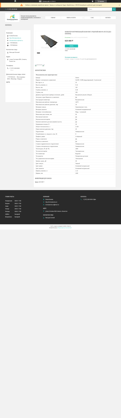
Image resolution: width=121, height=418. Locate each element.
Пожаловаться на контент (65, 227)
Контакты (108, 17)
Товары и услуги (71, 17)
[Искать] (114, 9)
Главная (53, 17)
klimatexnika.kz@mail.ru (16, 40)
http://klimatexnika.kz (15, 38)
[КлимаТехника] (12, 17)
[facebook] (38, 64)
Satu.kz (69, 226)
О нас (92, 17)
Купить (71, 46)
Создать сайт (46, 1)
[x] (44, 64)
